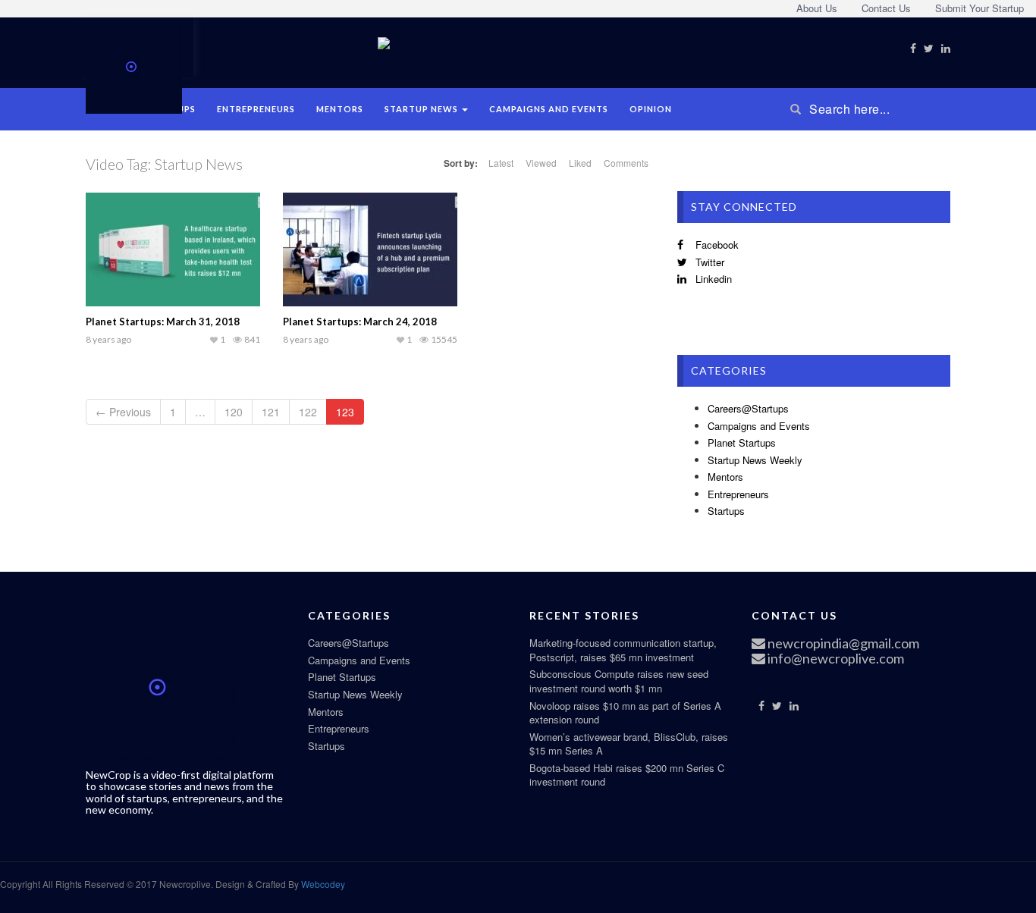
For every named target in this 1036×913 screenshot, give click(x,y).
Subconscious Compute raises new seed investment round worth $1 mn (618, 681)
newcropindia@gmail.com (842, 643)
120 (233, 411)
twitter (708, 262)
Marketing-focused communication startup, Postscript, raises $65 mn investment (623, 649)
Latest (500, 162)
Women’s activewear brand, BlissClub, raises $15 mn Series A (628, 743)
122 (308, 411)
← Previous (123, 411)
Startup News (422, 109)
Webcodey (322, 883)
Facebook (715, 244)
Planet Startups (742, 442)
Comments (626, 162)
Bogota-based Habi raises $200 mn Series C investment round (626, 775)
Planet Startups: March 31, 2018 (163, 321)
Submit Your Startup (979, 8)
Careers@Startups (748, 408)
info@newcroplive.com (834, 658)
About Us (816, 8)
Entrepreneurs (256, 109)
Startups (726, 511)
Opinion (650, 109)
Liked (580, 162)
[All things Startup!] (134, 63)
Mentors (339, 109)
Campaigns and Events (548, 109)
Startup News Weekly (755, 460)
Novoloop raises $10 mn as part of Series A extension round (625, 712)
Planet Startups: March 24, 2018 (360, 321)
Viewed (541, 162)
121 (271, 411)
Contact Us (886, 8)
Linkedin (712, 278)
